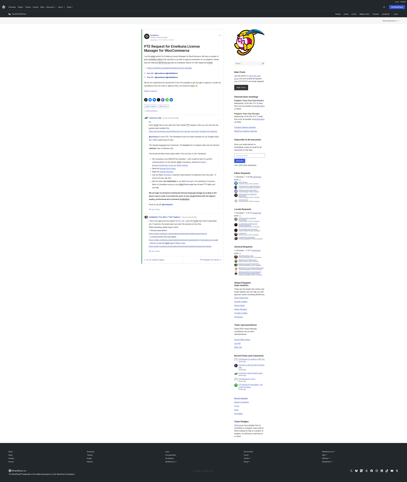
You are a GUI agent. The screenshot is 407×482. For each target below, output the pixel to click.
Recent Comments (241, 402)
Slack (179, 162)
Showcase (90, 452)
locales (210, 63)
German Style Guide (167, 168)
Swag (246, 462)
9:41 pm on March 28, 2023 (170, 118)
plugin (153, 56)
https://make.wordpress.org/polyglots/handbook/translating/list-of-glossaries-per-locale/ (183, 240)
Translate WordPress (19, 14)
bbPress (326, 458)
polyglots (202, 162)
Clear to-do (163, 106)
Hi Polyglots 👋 (243, 200)
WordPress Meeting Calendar (245, 131)
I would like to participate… (247, 237)
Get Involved (248, 452)
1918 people (239, 425)
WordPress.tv (171, 462)
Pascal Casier (239, 305)
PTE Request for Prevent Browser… (250, 186)
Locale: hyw (242, 233)
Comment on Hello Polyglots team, (250, 373)
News (10, 455)
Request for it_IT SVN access (248, 260)
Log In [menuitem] (397, 2)
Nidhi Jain (238, 347)
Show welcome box (389, 21)
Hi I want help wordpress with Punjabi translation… (248, 224)
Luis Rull (237, 343)
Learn (167, 452)
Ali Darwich (238, 317)
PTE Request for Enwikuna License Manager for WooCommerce (172, 48)
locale (156, 125)
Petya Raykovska (241, 298)
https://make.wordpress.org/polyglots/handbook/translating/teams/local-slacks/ (180, 246)
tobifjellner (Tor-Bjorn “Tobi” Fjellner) (164, 217)
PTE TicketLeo (243, 182)
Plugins (89, 458)
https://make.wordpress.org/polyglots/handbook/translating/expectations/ (178, 234)
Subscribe (239, 161)
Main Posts (241, 87)
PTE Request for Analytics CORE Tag (251, 359)
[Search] (263, 63)
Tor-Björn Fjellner (240, 313)
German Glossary (166, 172)
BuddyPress (327, 462)
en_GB (171, 40)
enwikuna (160, 73)
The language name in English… (248, 229)
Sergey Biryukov (240, 309)
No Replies (238, 414)
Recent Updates (241, 398)
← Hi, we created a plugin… (154, 260)
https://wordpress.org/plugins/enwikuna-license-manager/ (169, 68)
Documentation (170, 455)
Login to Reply (150, 106)
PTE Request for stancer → (210, 260)
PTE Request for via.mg (246, 379)
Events (246, 455)
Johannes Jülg (155, 118)
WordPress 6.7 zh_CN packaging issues (251, 268)
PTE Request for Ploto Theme (248, 190)
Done (236, 410)
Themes (90, 455)
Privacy (11, 462)
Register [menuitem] (403, 2)
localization (184, 199)
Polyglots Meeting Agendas (245, 127)
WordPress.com (328, 452)
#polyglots (260, 106)
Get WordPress (397, 7)
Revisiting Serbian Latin (246, 256)
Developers (169, 458)
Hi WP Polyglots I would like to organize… (247, 219)
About (10, 452)
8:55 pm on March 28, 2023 (159, 37)
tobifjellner (171, 73)
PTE (188, 125)
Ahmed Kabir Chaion (242, 340)
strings (199, 193)
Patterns (90, 462)
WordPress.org (164, 63)
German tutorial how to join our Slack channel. (170, 165)
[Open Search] (384, 7)
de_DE (165, 40)
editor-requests (150, 91)
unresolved (257, 177)
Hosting (11, 458)
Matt (324, 455)
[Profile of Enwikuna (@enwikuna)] (146, 37)
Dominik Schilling (240, 302)
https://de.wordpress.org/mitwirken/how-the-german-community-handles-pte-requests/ (183, 131)
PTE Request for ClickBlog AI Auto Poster (247, 195)
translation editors (156, 59)
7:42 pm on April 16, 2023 (189, 217)
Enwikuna (155, 35)
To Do (236, 406)
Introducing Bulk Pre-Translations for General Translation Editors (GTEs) (250, 272)
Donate (247, 458)
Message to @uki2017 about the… (249, 264)
